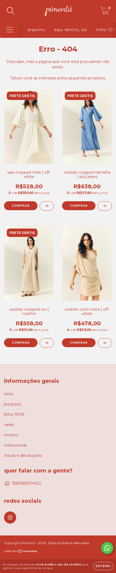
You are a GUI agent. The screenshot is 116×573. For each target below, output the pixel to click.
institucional (15, 445)
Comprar (21, 205)
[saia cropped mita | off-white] (47, 206)
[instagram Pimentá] (10, 517)
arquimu (36, 29)
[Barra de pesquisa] (10, 11)
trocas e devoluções (23, 455)
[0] (104, 12)
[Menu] (10, 30)
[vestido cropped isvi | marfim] (47, 343)
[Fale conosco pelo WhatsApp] (107, 548)
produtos (12, 404)
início (8, 393)
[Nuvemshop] (21, 552)
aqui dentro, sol (70, 29)
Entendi (103, 566)
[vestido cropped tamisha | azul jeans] (105, 206)
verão (9, 424)
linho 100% (14, 414)
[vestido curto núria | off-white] (105, 343)
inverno (11, 435)
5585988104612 (26, 483)
